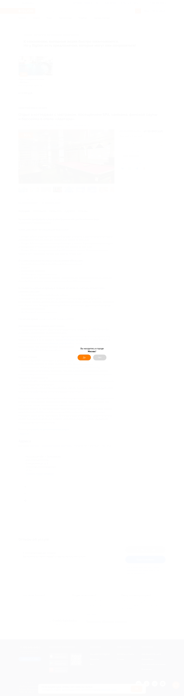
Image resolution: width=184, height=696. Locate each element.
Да (84, 357)
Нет (100, 357)
